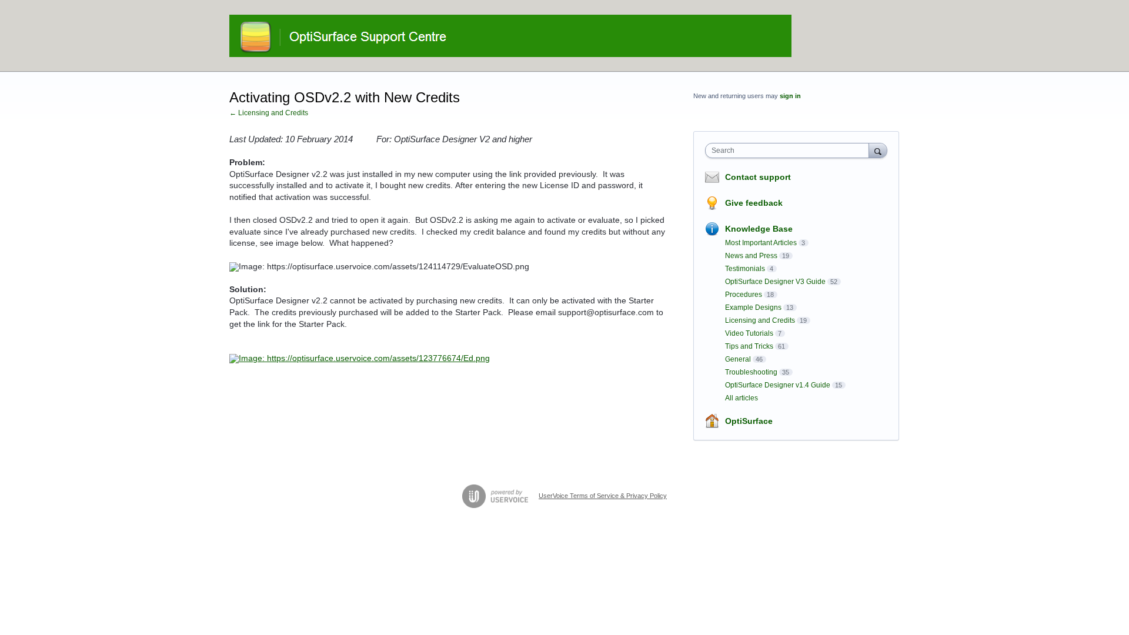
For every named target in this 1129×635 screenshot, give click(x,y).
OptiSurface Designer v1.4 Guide (777, 385)
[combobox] (790, 150)
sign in (790, 95)
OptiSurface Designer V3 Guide (775, 282)
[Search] (878, 150)
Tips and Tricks (749, 346)
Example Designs (753, 307)
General (738, 359)
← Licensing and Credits (268, 113)
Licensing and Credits (760, 320)
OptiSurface (749, 421)
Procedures (743, 294)
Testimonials (745, 269)
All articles (741, 398)
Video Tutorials (749, 333)
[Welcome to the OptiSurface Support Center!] (510, 36)
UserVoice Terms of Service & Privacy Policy (603, 495)
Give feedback (754, 203)
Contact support (758, 177)
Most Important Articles (761, 243)
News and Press (751, 256)
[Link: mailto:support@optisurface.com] (359, 358)
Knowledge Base (759, 228)
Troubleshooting (751, 372)
